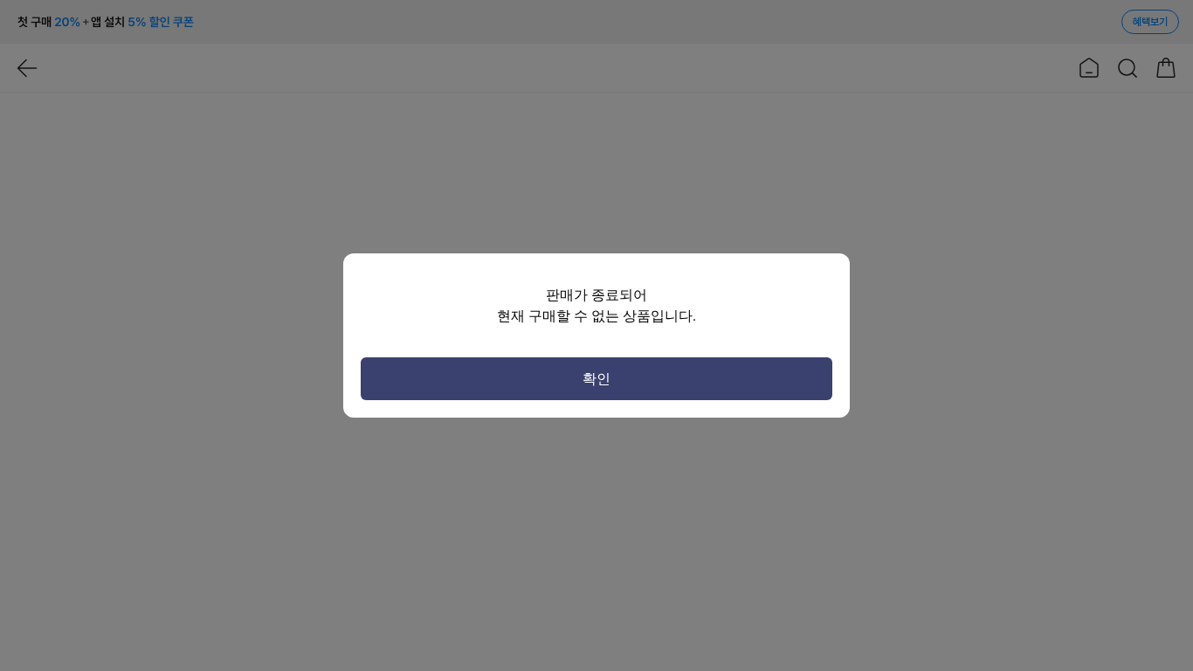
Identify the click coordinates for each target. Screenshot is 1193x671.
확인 (596, 378)
